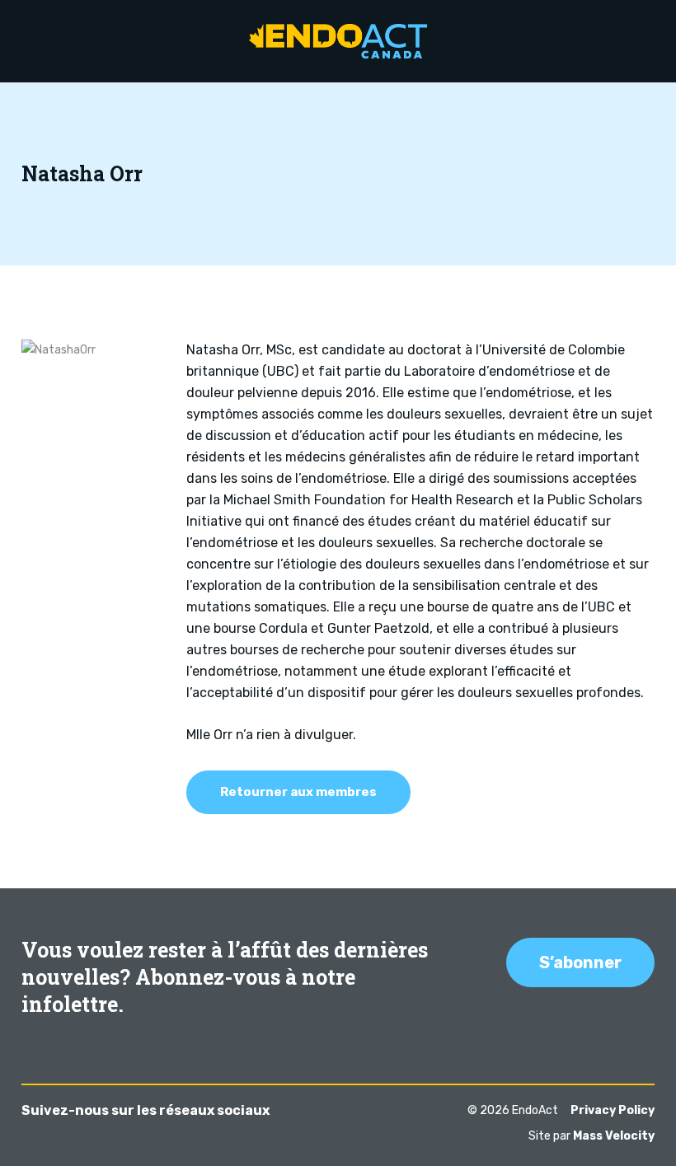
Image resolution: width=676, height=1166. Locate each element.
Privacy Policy (612, 1110)
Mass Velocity (614, 1136)
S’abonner (580, 962)
